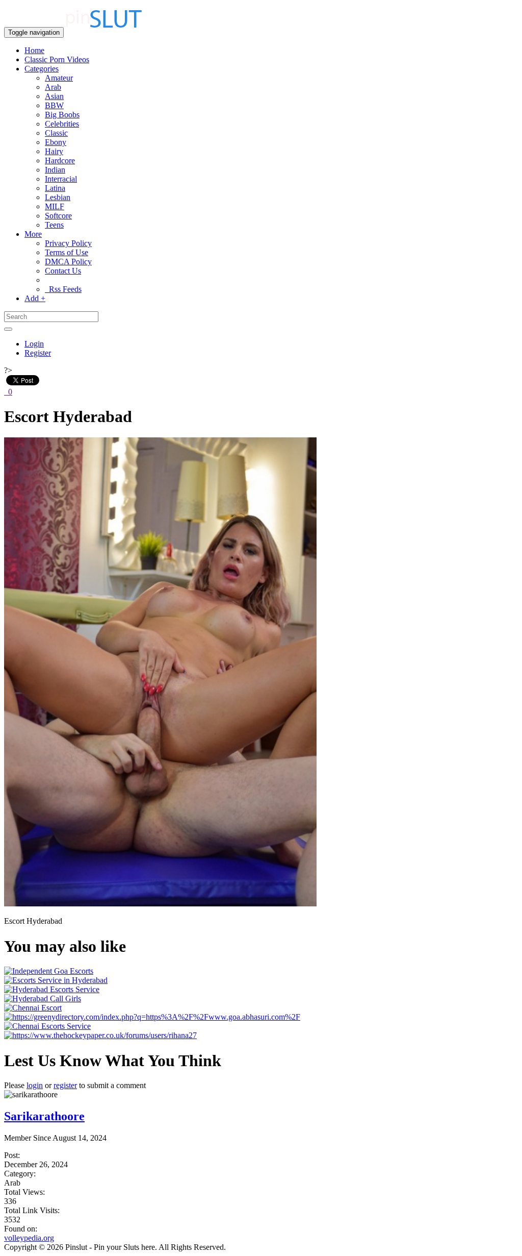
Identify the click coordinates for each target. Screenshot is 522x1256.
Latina (55, 188)
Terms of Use (66, 252)
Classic (56, 133)
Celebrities (62, 123)
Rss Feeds (63, 289)
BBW (54, 105)
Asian (54, 96)
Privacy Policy (68, 243)
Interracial (61, 179)
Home (34, 50)
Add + (34, 298)
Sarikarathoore (44, 1116)
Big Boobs (62, 114)
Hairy (54, 151)
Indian (55, 169)
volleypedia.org (29, 1238)
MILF (54, 206)
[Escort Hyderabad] (160, 903)
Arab (53, 87)
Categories (41, 68)
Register (37, 353)
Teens (54, 224)
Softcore (58, 215)
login (35, 1085)
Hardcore (60, 160)
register (65, 1085)
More (33, 234)
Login (34, 343)
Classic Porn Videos (56, 59)
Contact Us (63, 270)
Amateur (59, 77)
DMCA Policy (68, 261)
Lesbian (57, 197)
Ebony (55, 142)
